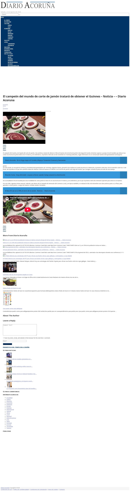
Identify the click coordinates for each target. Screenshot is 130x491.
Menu (2, 17)
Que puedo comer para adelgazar (12, 308)
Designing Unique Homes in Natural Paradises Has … (21, 374)
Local (6, 42)
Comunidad (11, 43)
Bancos (10, 30)
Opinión (10, 60)
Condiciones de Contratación (38, 489)
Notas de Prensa (13, 62)
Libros (10, 25)
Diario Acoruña (5, 488)
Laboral (10, 38)
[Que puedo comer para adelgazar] (65, 299)
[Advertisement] (65, 80)
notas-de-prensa (11, 418)
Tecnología (7, 52)
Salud (9, 57)
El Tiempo (7, 20)
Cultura (6, 23)
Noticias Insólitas (13, 65)
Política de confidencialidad (21, 489)
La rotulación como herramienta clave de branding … (21, 388)
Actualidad (7, 21)
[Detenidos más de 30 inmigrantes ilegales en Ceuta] (65, 267)
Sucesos (10, 64)
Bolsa (9, 32)
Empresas (10, 33)
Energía (10, 35)
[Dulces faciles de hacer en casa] (65, 282)
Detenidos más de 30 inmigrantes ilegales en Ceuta (17, 274)
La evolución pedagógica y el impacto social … (19, 381)
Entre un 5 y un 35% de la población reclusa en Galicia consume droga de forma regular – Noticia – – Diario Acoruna (36, 242)
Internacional (8, 48)
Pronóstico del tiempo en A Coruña (16, 347)
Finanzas (10, 37)
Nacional (7, 47)
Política (6, 40)
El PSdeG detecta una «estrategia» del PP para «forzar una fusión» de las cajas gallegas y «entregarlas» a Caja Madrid (36, 258)
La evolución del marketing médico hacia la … (19, 366)
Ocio (9, 26)
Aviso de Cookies (53, 489)
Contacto (62, 489)
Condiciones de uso (6, 489)
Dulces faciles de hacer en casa (12, 288)
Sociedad (10, 55)
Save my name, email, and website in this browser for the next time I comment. (27, 338)
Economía (7, 28)
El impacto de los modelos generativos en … (19, 359)
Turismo (10, 59)
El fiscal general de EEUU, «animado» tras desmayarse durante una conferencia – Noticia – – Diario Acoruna (34, 250)
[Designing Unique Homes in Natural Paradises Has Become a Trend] (9, 372)
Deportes (7, 50)
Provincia (11, 45)
